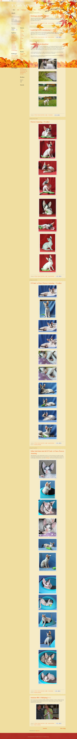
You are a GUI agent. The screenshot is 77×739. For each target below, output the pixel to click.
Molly (29, 10)
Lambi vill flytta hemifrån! (40, 44)
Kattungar (24, 10)
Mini (35, 10)
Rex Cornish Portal (23, 69)
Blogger (48, 736)
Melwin (45, 10)
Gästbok (12, 64)
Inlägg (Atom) (37, 730)
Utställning (39, 724)
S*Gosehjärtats (13, 40)
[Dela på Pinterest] (60, 23)
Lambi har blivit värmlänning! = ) (42, 30)
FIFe (21, 57)
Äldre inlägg (63, 728)
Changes (12, 36)
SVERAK (21, 58)
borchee (41, 736)
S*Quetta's (13, 44)
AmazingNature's (14, 34)
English (55, 10)
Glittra (39, 10)
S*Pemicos (13, 43)
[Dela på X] (58, 23)
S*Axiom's (13, 37)
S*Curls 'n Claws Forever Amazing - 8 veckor (46, 283)
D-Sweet (35, 724)
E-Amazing (22, 35)
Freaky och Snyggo (14, 55)
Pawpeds (21, 68)
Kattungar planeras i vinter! (40, 16)
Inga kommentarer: (51, 23)
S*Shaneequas (13, 47)
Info (18, 10)
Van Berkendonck (14, 50)
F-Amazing (35, 444)
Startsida (45, 728)
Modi (21, 44)
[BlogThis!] (57, 23)
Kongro (21, 65)
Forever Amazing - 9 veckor (40, 122)
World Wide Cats (23, 72)
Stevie (21, 47)
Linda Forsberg (22, 66)
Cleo (21, 32)
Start (14, 10)
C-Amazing (22, 31)
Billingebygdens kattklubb (22, 54)
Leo (50, 10)
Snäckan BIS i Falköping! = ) (40, 697)
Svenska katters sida (23, 71)
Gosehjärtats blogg (14, 58)
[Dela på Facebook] (59, 23)
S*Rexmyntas (13, 46)
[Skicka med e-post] (56, 23)
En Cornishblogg (14, 59)
